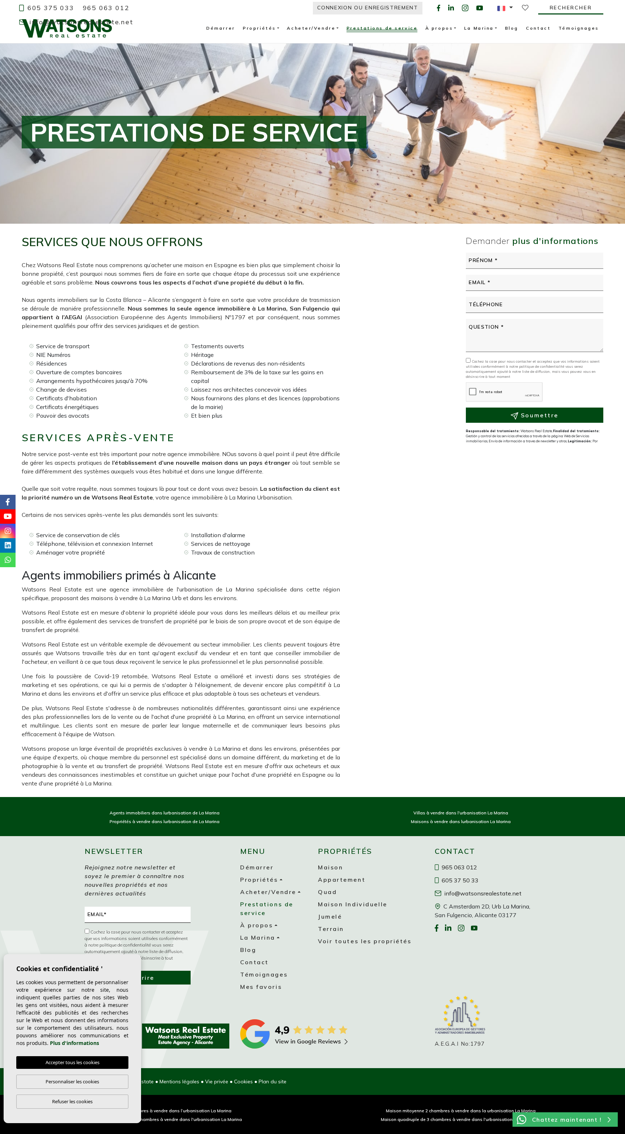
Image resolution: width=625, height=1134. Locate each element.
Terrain (331, 928)
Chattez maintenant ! (567, 1119)
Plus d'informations (74, 1043)
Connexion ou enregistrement (367, 7)
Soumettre (538, 415)
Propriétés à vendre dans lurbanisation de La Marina (165, 821)
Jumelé (330, 916)
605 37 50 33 (459, 880)
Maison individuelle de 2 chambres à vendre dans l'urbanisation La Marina (164, 1119)
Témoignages (264, 974)
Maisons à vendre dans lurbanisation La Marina (461, 821)
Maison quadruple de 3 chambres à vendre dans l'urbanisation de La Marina (461, 1119)
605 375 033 (49, 8)
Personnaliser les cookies (72, 1081)
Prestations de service (381, 29)
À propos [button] (256, 925)
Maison (330, 867)
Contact (254, 962)
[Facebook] (439, 8)
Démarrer (256, 867)
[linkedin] (451, 8)
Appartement (341, 879)
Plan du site (272, 1081)
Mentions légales (179, 1081)
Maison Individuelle (352, 904)
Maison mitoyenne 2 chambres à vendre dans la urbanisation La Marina (461, 1110)
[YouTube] (479, 8)
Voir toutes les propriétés (365, 941)
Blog (248, 949)
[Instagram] (465, 8)
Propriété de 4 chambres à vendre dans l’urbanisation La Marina (164, 1110)
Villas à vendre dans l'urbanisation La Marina (460, 812)
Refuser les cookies (72, 1101)
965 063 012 (106, 8)
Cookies (243, 1081)
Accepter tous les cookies (72, 1062)
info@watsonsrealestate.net (80, 22)
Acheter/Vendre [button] (268, 891)
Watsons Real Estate (67, 28)
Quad (327, 891)
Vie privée (216, 1081)
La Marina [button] (257, 937)
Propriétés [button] (259, 879)
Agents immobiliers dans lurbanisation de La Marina (165, 812)
